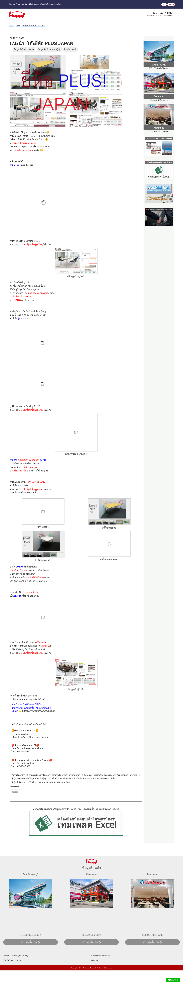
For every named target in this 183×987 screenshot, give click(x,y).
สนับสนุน (94, 960)
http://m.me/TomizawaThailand (33, 737)
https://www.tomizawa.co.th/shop (38, 711)
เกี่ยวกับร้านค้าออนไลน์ (12, 960)
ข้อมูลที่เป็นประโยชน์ (24, 49)
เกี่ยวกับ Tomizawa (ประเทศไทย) (16, 956)
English (171, 4)
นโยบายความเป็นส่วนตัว (100, 956)
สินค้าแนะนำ (70, 49)
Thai (164, 4)
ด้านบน (11, 26)
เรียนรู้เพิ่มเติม (29, 942)
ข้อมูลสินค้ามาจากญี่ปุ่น (49, 49)
